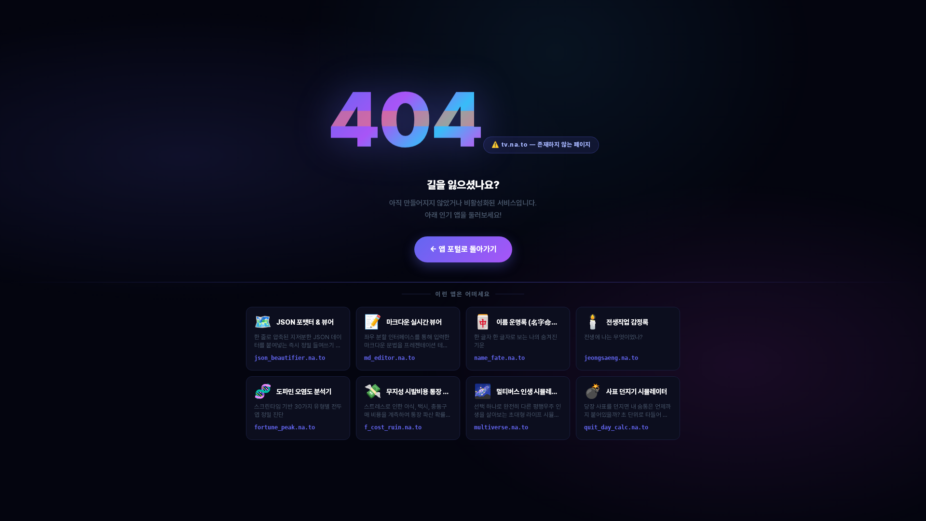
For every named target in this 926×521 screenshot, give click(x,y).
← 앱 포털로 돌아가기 (463, 249)
